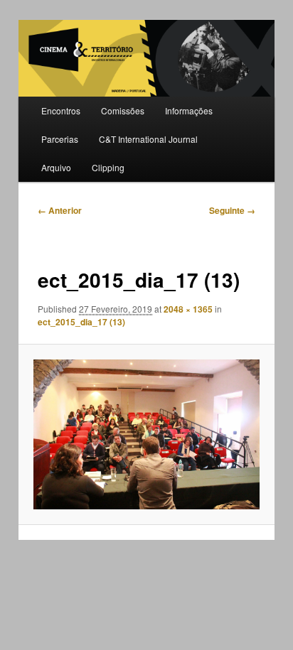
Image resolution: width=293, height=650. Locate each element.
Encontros (60, 110)
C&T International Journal (148, 139)
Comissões (122, 110)
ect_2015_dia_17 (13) (81, 321)
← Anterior (60, 210)
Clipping (108, 167)
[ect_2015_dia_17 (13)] (146, 434)
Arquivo (56, 167)
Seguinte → (232, 210)
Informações (189, 110)
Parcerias (59, 139)
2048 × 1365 (188, 309)
